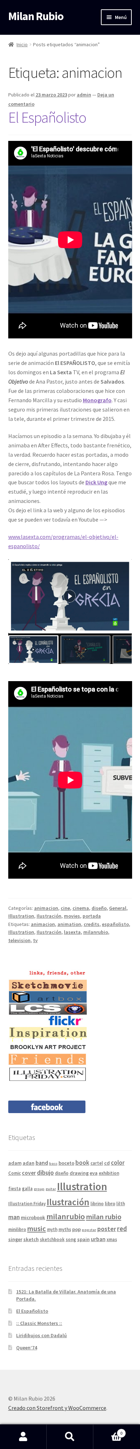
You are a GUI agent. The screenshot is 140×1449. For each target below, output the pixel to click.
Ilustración (49, 916)
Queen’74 (26, 1347)
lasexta (72, 932)
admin (84, 94)
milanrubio (95, 932)
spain (83, 1239)
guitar (51, 1189)
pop (76, 1229)
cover (29, 1172)
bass (53, 1163)
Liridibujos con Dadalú (41, 1335)
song (71, 1239)
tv (35, 940)
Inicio (22, 44)
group (39, 1189)
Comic (14, 1173)
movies (72, 916)
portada (92, 916)
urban (98, 1239)
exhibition (109, 1173)
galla (27, 1188)
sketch (31, 1239)
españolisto (115, 924)
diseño (99, 908)
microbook (33, 1217)
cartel (96, 1163)
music (36, 1228)
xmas (112, 1239)
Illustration (21, 916)
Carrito (107, 1430)
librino (97, 1203)
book (82, 1163)
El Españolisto (47, 117)
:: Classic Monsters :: (39, 1323)
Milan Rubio (36, 16)
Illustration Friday (27, 1203)
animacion (46, 908)
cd (107, 1163)
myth (52, 1229)
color (118, 1163)
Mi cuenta (23, 1437)
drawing (79, 1173)
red (122, 1228)
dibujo (45, 1172)
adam (15, 1163)
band (42, 1162)
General (117, 908)
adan (28, 1163)
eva (94, 1173)
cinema (81, 908)
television (19, 940)
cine (65, 908)
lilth (120, 1203)
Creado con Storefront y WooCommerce (57, 1407)
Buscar (70, 1437)
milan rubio (103, 1216)
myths (65, 1229)
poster (106, 1229)
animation (69, 924)
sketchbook (52, 1239)
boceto (66, 1163)
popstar (89, 1229)
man (14, 1217)
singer (15, 1239)
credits (91, 924)
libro (110, 1203)
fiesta (14, 1188)
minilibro (17, 1229)
